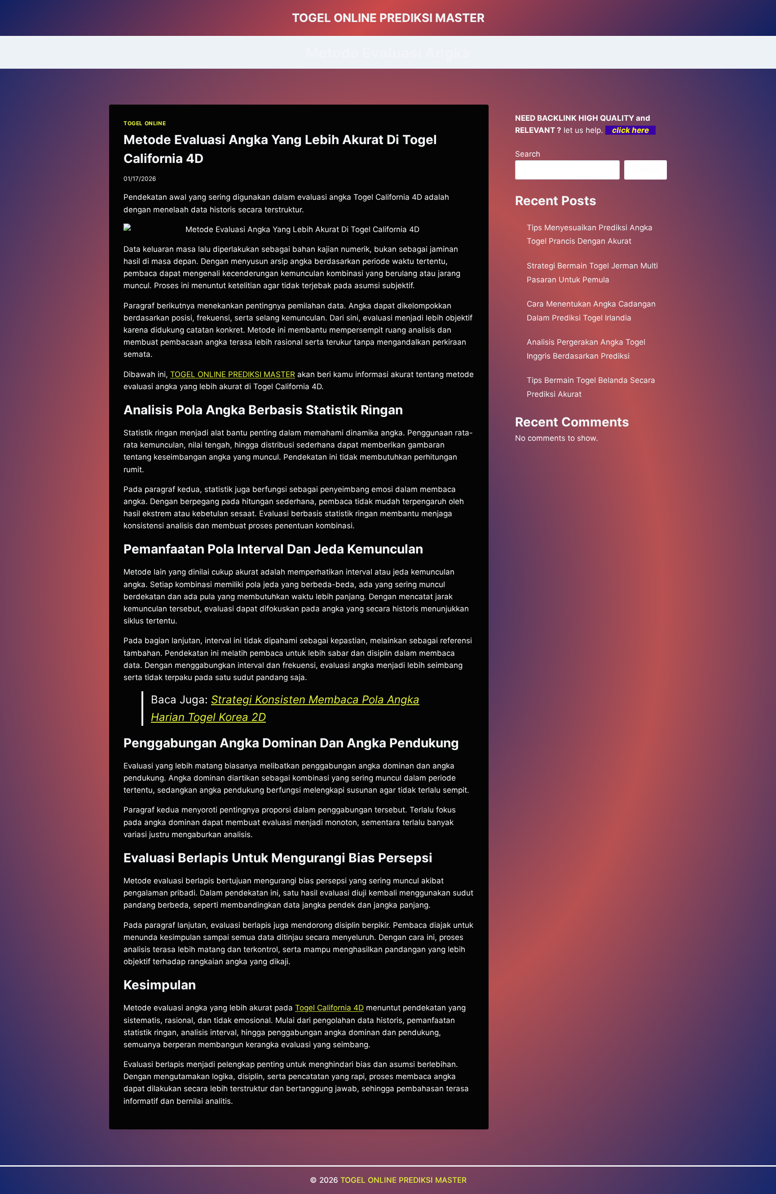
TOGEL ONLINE (144, 123)
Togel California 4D (329, 1007)
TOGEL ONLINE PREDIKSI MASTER (403, 1180)
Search (527, 153)
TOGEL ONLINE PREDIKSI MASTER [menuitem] (232, 374)
